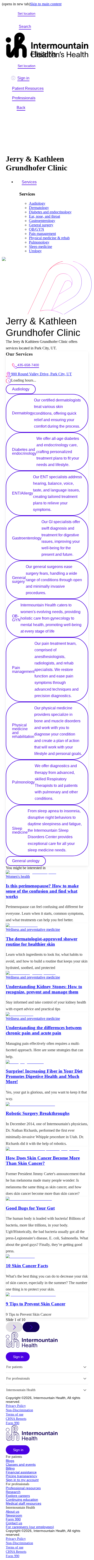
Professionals (23, 98)
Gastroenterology (42, 221)
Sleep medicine (40, 247)
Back (21, 108)
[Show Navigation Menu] (42, 26)
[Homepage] (47, 46)
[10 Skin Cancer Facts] (47, 1256)
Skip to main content (45, 4)
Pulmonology (39, 242)
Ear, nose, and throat (44, 216)
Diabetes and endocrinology (50, 212)
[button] (18, 1356)
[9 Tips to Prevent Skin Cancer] (47, 1294)
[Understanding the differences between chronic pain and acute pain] (47, 1014)
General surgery (41, 225)
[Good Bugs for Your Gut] (47, 1199)
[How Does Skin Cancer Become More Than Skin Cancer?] (47, 1149)
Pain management (42, 234)
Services (29, 182)
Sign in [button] (23, 78)
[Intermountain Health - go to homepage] (32, 1346)
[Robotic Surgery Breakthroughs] (47, 1104)
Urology (35, 251)
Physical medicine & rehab (49, 238)
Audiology (37, 203)
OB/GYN (36, 229)
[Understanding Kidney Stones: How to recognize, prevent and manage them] (47, 973)
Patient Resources (28, 88)
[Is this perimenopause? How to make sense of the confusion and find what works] (47, 872)
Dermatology (39, 208)
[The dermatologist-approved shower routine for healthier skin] (47, 925)
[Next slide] (31, 1327)
